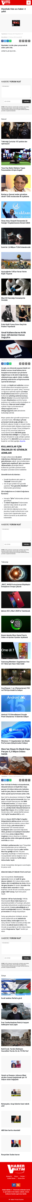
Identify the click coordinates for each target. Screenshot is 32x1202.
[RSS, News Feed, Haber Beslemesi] (18, 1185)
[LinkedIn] (8, 41)
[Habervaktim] (5, 2)
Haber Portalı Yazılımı (17, 1199)
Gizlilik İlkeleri (11, 1178)
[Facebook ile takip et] (14, 1185)
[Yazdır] (20, 41)
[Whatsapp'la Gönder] (10, 41)
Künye (16, 1176)
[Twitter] (5, 41)
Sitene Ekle (21, 1178)
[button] (23, 41)
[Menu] (28, 2)
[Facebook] (2, 41)
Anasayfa (9, 1176)
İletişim (22, 1176)
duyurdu (22, 441)
